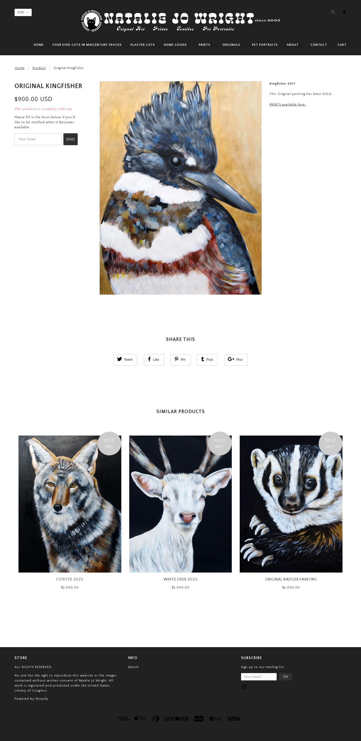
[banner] (180, 20)
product (39, 68)
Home (20, 68)
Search (133, 667)
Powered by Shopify (31, 699)
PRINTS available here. (288, 104)
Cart (341, 45)
